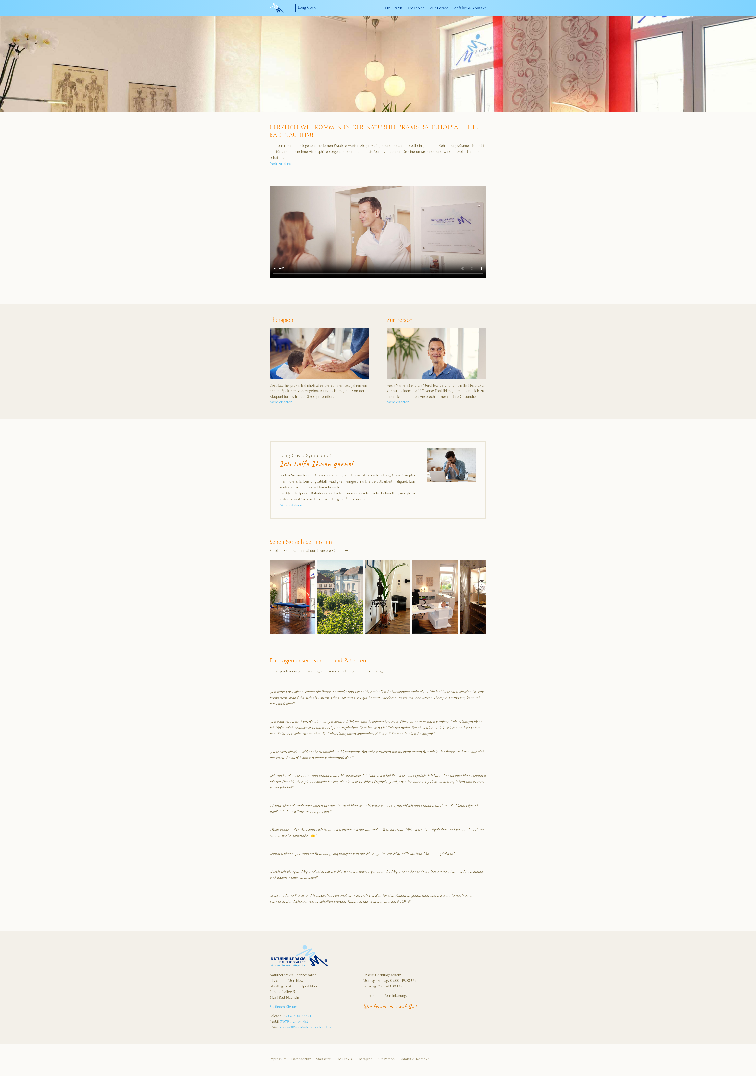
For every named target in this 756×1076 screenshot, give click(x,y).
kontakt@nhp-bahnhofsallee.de (305, 1027)
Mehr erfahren (282, 164)
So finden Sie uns (285, 1007)
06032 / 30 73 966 (298, 1016)
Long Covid (307, 8)
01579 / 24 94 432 (295, 1022)
